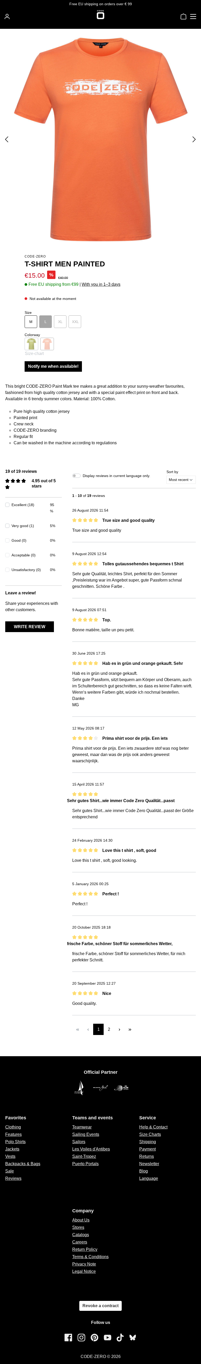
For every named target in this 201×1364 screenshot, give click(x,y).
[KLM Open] (121, 1088)
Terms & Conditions (90, 1257)
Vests (10, 1156)
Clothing (13, 1127)
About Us (81, 1220)
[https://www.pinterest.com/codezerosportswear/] (94, 1337)
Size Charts (150, 1134)
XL (62, 322)
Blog (143, 1171)
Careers (79, 1242)
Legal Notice (84, 1271)
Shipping (147, 1142)
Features (13, 1134)
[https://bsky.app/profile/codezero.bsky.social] (132, 1337)
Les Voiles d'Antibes (91, 1149)
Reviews (13, 1178)
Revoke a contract (100, 1305)
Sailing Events (85, 1134)
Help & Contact (153, 1127)
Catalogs (80, 1234)
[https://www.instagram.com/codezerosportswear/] (81, 1337)
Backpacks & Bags (22, 1164)
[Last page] (130, 1029)
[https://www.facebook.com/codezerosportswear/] (68, 1337)
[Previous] (6, 139)
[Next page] (119, 1029)
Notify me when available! (53, 366)
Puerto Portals (85, 1164)
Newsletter (149, 1164)
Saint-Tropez (84, 1156)
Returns (146, 1156)
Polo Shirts (15, 1142)
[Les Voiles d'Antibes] (79, 1088)
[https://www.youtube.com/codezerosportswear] (107, 1337)
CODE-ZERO (35, 256)
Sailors (78, 1142)
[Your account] (7, 16)
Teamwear (82, 1127)
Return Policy (84, 1249)
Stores (78, 1227)
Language (148, 1178)
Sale (9, 1171)
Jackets (12, 1149)
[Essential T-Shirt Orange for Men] (100, 139)
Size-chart (34, 353)
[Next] (194, 139)
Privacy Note (84, 1264)
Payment (147, 1149)
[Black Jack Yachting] (100, 1088)
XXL (76, 322)
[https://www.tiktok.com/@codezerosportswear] (120, 1337)
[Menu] (193, 16)
